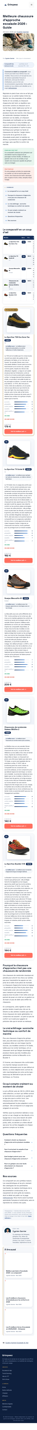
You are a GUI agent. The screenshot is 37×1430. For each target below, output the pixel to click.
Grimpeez (13, 4)
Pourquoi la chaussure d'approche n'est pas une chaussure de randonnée (19, 198)
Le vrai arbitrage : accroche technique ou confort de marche (19, 205)
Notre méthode (7, 1390)
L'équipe (4, 1393)
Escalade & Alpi (7, 1370)
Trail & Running (6, 1373)
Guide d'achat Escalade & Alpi (16, 1343)
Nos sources (12, 220)
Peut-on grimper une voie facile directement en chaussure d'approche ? (15, 1166)
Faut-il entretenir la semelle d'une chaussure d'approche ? (16, 1150)
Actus (4, 1387)
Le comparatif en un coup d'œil (17, 191)
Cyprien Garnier (9, 58)
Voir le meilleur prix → (18, 431)
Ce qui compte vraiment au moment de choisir (17, 211)
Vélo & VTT (5, 1376)
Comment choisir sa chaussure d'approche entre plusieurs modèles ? (17, 1142)
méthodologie (12, 88)
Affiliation (5, 1396)
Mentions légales (7, 1404)
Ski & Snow (5, 1379)
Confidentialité (6, 1407)
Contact (4, 1409)
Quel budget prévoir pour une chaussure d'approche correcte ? (16, 1158)
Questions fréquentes (15, 216)
